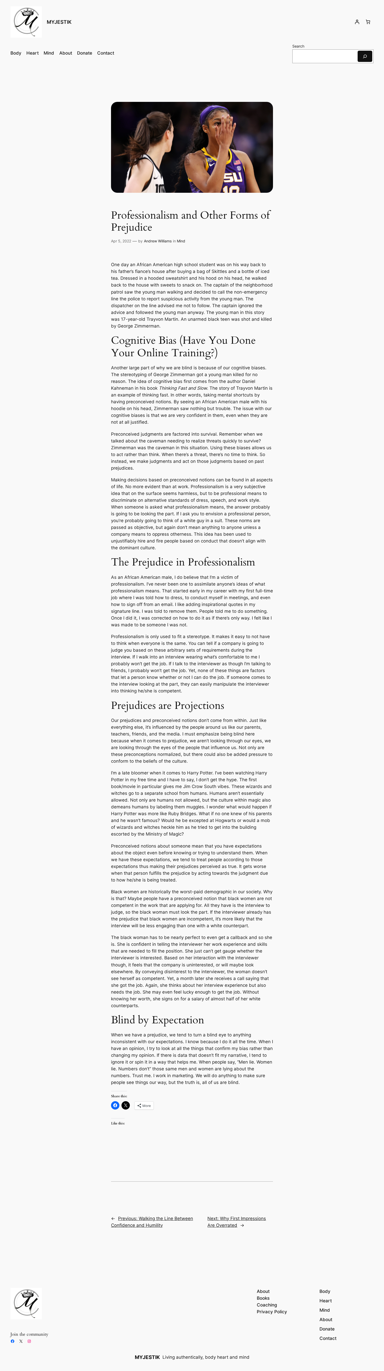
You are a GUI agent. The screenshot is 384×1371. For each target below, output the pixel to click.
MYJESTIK (59, 22)
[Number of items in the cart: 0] (368, 21)
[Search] (365, 56)
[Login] (357, 21)
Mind (181, 241)
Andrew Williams (158, 241)
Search (298, 46)
